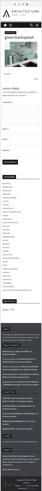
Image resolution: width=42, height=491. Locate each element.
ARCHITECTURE (7, 187)
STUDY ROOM (7, 279)
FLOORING (5, 230)
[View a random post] (37, 25)
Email (5, 139)
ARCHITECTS (6, 183)
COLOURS (5, 205)
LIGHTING (5, 251)
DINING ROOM (7, 219)
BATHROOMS (6, 191)
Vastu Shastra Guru (10, 469)
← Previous (6, 74)
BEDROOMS (6, 194)
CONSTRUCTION (7, 208)
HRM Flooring (7, 351)
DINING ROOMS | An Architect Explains (17, 429)
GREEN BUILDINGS (8, 237)
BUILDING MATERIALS (9, 198)
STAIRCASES (6, 276)
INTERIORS (6, 244)
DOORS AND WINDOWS (10, 223)
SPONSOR (5, 272)
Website (6, 150)
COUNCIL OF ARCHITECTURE (11, 212)
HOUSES (5, 240)
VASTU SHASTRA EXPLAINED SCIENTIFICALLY (16, 290)
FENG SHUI (6, 226)
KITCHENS (5, 248)
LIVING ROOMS (7, 255)
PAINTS (4, 265)
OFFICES (5, 262)
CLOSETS (5, 201)
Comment (7, 102)
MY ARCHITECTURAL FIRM (10, 258)
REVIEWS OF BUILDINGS (10, 269)
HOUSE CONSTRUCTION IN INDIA (15, 456)
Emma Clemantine (9, 374)
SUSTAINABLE (7, 283)
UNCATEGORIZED (10, 32)
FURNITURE (6, 233)
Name (5, 129)
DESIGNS (5, 215)
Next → (37, 79)
